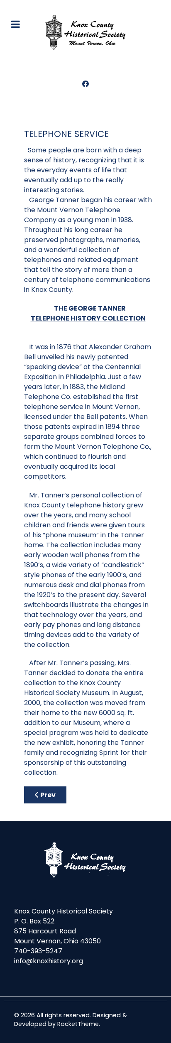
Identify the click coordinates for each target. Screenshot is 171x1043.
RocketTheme (78, 1024)
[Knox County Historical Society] (85, 32)
